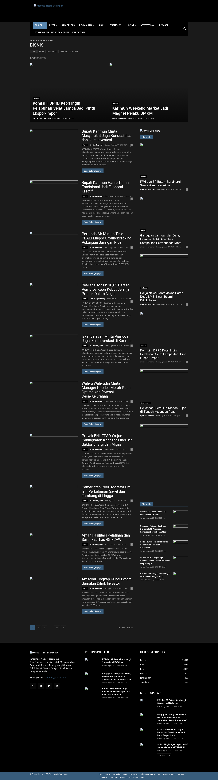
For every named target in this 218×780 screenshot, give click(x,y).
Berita (38, 25)
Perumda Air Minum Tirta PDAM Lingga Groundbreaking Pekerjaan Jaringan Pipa (106, 238)
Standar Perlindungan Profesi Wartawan (60, 32)
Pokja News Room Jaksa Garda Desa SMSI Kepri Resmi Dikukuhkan (161, 296)
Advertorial (147, 25)
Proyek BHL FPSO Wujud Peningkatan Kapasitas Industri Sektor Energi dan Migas (107, 440)
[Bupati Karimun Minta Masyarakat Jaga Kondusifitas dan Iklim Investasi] (54, 146)
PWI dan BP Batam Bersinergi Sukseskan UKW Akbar (160, 183)
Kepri (52, 25)
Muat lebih (163, 755)
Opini (131, 25)
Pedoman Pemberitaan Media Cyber (145, 774)
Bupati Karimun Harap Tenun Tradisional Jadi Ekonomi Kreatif (105, 186)
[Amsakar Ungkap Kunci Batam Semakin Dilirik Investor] (54, 594)
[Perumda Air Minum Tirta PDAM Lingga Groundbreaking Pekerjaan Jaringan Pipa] (54, 249)
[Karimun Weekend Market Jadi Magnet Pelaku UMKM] (148, 97)
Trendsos (115, 25)
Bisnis (33, 51)
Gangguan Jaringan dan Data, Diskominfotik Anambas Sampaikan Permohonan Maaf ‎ (161, 239)
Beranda (33, 40)
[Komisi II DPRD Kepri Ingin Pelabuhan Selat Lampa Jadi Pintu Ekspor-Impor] (69, 97)
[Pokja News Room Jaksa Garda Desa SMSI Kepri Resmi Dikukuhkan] (164, 271)
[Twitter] (49, 686)
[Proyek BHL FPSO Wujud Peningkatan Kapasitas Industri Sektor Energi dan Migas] (54, 451)
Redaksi (163, 25)
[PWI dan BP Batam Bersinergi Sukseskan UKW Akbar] (164, 160)
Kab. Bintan (68, 25)
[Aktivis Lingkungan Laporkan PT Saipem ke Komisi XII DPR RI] (147, 748)
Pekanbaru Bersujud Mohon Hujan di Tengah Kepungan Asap (163, 409)
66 (57, 627)
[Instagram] (41, 686)
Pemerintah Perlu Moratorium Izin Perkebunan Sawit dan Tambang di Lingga (106, 491)
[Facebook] (33, 686)
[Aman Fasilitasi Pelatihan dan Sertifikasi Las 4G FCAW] (54, 550)
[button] (184, 28)
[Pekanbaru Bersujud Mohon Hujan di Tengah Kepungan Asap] (164, 386)
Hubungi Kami (169, 774)
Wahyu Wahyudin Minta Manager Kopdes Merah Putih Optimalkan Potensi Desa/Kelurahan (106, 389)
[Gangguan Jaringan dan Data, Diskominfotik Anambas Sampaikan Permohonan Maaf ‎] (164, 214)
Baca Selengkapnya (92, 171)
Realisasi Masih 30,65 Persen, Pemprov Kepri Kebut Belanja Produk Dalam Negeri (106, 289)
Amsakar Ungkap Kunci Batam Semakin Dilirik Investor (107, 581)
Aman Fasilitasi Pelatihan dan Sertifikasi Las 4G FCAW (106, 537)
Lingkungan (52, 51)
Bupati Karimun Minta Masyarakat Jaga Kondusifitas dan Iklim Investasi (106, 135)
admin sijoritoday (97, 299)
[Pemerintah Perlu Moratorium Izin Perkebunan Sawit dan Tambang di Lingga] (54, 502)
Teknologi (74, 51)
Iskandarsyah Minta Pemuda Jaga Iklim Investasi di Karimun (107, 338)
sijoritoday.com (39, 118)
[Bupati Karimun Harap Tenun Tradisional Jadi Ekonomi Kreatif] (54, 197)
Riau (101, 25)
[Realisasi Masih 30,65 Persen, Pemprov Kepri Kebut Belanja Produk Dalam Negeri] (54, 300)
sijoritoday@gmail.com (55, 677)
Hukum (41, 51)
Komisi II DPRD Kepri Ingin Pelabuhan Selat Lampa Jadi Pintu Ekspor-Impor (163, 354)
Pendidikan (85, 25)
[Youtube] (57, 686)
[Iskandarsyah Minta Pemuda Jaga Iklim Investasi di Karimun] (54, 351)
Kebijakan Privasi (120, 774)
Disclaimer (103, 777)
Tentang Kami (104, 774)
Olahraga (63, 51)
